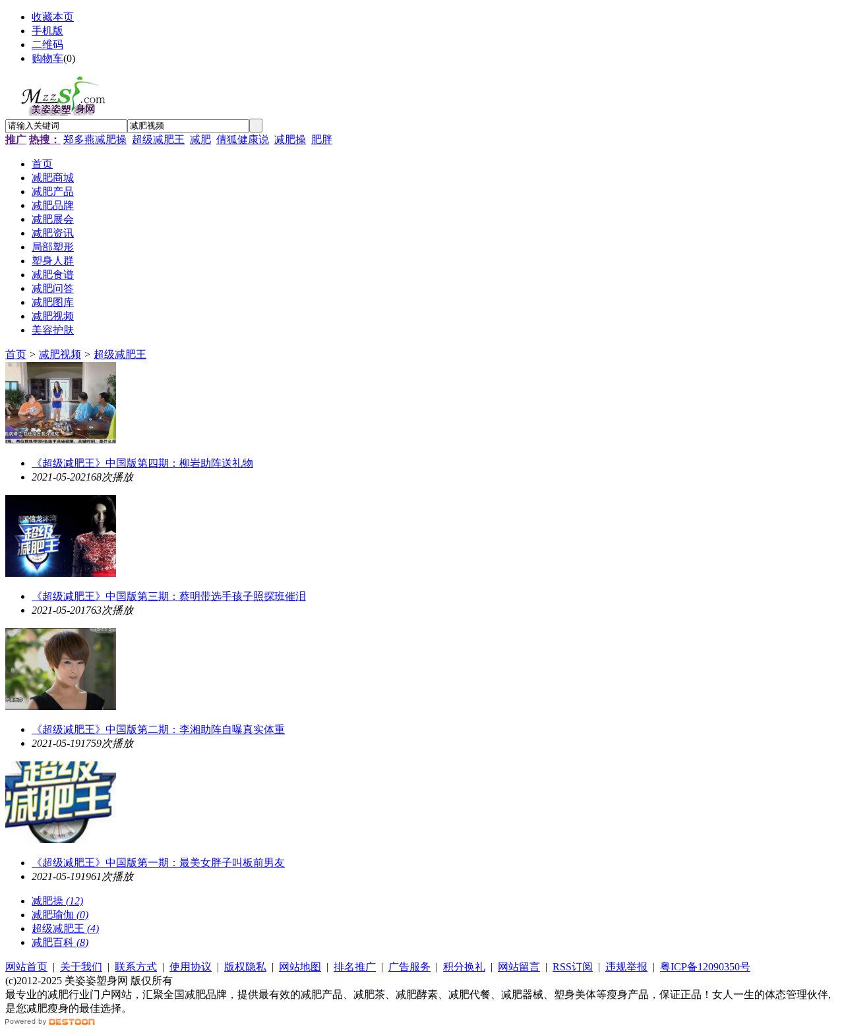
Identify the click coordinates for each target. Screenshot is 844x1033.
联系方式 (136, 966)
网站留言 (519, 966)
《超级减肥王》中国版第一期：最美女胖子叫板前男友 (158, 862)
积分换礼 (464, 966)
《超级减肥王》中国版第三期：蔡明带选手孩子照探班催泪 (169, 596)
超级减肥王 (158, 139)
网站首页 (26, 966)
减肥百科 (60, 942)
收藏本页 (53, 16)
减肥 (200, 139)
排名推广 (355, 966)
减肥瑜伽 (60, 914)
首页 (15, 354)
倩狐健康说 (242, 139)
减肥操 (290, 139)
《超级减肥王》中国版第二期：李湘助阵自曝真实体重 (158, 729)
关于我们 (81, 966)
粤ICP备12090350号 (705, 966)
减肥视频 (60, 354)
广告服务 (409, 966)
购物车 (47, 58)
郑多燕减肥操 (95, 139)
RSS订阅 (573, 966)
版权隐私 (245, 966)
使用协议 (190, 966)
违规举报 (626, 966)
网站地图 (300, 966)
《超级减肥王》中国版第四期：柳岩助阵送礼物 (142, 463)
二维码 (47, 44)
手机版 (47, 30)
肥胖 (321, 139)
